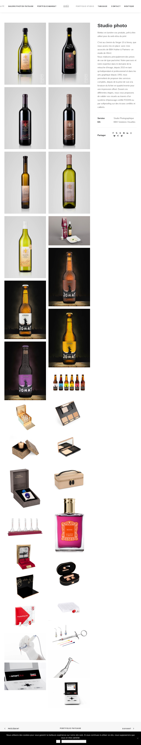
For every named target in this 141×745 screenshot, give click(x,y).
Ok (58, 741)
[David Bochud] (66, 6)
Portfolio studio (85, 6)
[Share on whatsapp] (131, 133)
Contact (115, 6)
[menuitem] (20, 6)
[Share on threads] (120, 133)
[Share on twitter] (116, 133)
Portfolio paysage (70, 728)
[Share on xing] (118, 135)
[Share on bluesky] (114, 135)
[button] (25, 54)
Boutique (129, 6)
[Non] (137, 738)
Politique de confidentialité (73, 741)
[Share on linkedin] (127, 133)
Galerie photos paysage (20, 6)
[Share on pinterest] (123, 133)
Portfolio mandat (46, 6)
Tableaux (102, 6)
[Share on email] (121, 135)
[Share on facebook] (113, 133)
